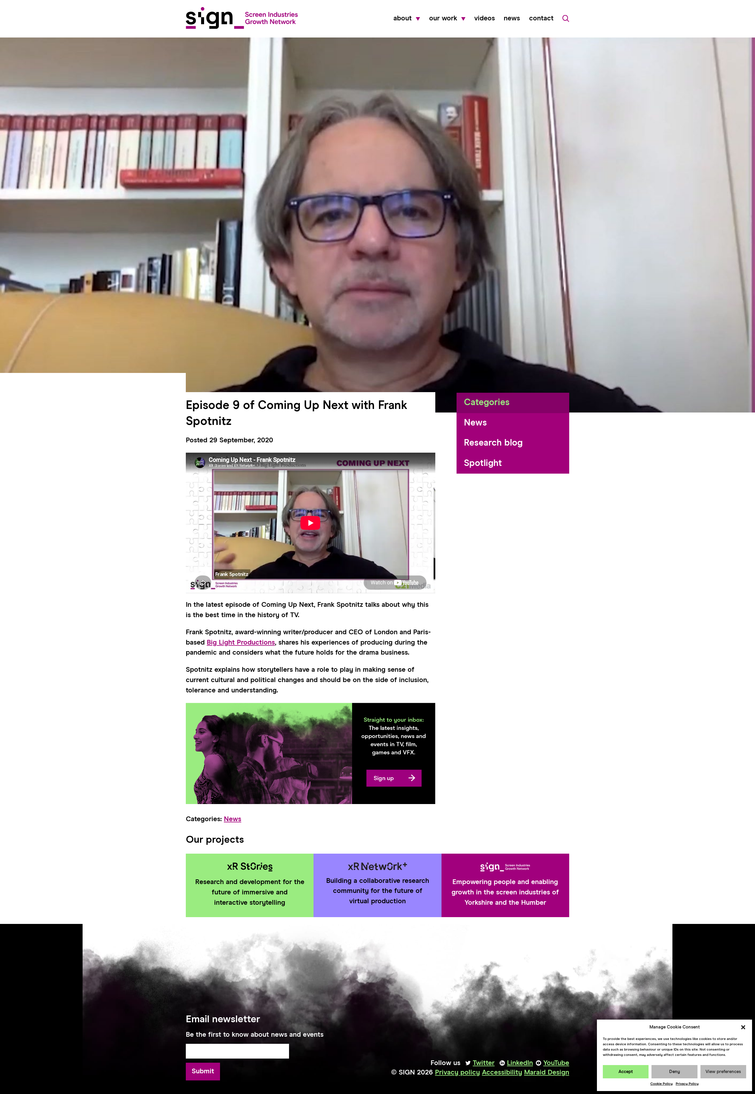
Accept (625, 1071)
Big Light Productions (241, 642)
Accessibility (502, 1072)
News (512, 18)
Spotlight (483, 463)
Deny (674, 1071)
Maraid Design (546, 1072)
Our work (443, 18)
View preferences (723, 1071)
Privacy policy (457, 1072)
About (402, 18)
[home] (242, 18)
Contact (541, 18)
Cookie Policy (661, 1084)
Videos (484, 18)
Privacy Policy (687, 1084)
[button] (743, 1027)
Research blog (493, 443)
